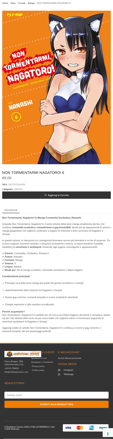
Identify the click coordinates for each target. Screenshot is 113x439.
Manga (31, 3)
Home (5, 3)
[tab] (11, 210)
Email (7, 389)
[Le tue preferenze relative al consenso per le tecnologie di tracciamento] (108, 434)
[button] (56, 195)
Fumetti (21, 3)
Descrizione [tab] (10, 210)
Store (13, 3)
